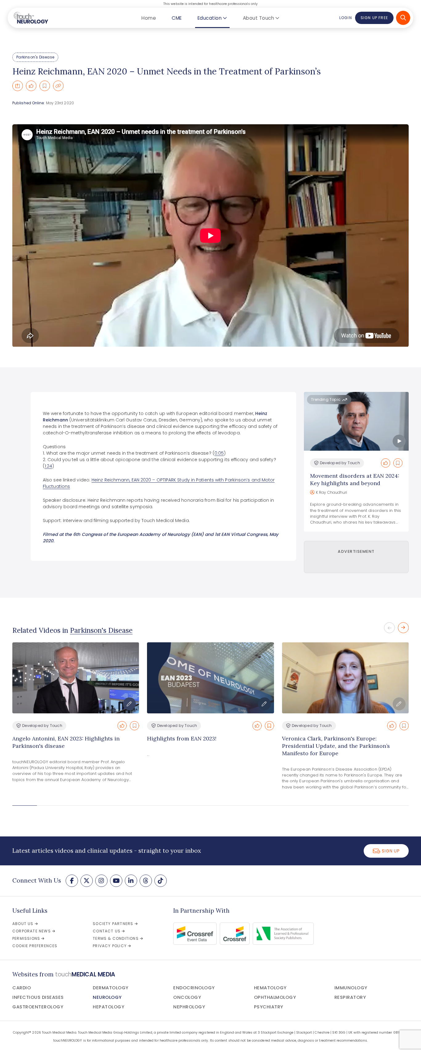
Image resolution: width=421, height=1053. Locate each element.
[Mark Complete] (31, 86)
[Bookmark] (44, 86)
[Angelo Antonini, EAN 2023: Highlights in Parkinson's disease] (75, 677)
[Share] (17, 86)
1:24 (48, 466)
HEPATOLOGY (108, 1007)
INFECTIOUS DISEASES (38, 997)
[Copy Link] (58, 86)
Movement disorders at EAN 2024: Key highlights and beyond (354, 479)
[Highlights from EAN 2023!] (210, 677)
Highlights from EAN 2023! (181, 738)
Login (345, 17)
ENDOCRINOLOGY (194, 988)
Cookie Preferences (35, 945)
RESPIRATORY (350, 997)
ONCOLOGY (187, 997)
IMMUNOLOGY (350, 988)
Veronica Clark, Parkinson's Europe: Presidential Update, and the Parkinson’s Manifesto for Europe (336, 746)
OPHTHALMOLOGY (275, 997)
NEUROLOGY (107, 997)
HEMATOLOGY (270, 988)
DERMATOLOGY (111, 988)
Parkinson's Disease (35, 57)
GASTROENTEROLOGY (37, 1007)
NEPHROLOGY (189, 1007)
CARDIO (21, 988)
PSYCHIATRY (268, 1007)
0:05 (219, 453)
